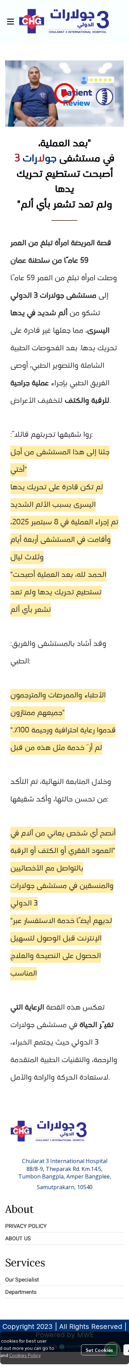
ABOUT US (18, 1238)
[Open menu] (10, 22)
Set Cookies (99, 1350)
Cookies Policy (25, 1355)
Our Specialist (22, 1279)
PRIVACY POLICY (26, 1226)
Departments (20, 1292)
